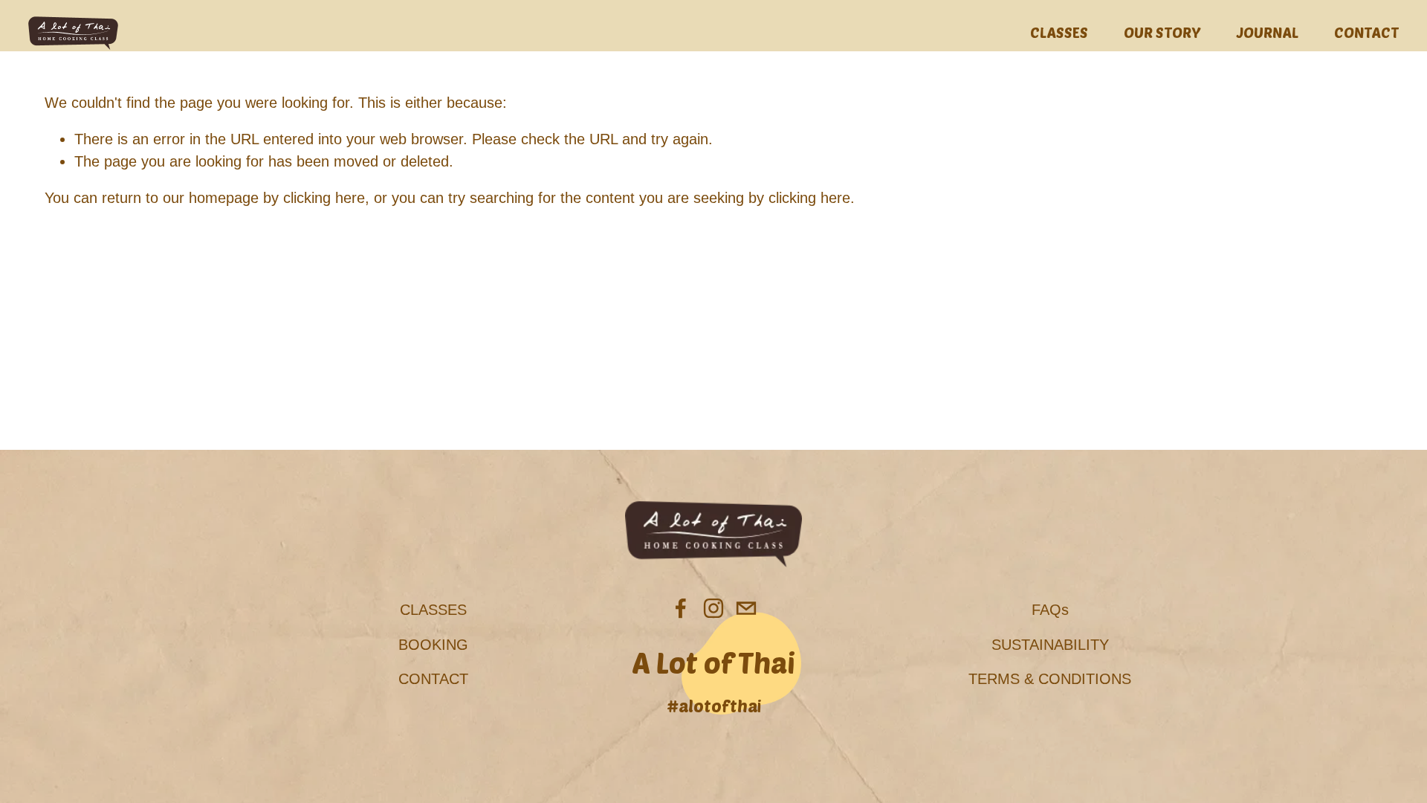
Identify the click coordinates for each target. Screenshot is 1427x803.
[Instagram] (713, 608)
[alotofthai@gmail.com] (746, 608)
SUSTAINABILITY (1050, 644)
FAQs (1050, 610)
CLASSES (1059, 32)
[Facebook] (680, 608)
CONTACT (1366, 32)
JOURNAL (1267, 32)
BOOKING (433, 644)
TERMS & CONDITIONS (1049, 679)
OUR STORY (1162, 32)
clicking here (324, 198)
